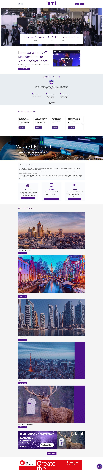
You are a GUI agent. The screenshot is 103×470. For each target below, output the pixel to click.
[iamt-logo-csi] (51, 1)
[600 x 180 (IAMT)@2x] (50, 459)
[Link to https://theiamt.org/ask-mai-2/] (76, 4)
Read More (20, 127)
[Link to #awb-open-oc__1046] (81, 4)
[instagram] (19, 4)
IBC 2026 (21, 294)
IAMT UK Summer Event (25, 250)
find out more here (54, 88)
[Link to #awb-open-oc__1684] (83, 4)
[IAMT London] (51, 431)
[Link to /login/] (78, 4)
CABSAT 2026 (22, 337)
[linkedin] (22, 4)
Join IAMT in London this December (51, 37)
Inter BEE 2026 (22, 381)
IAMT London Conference (25, 424)
